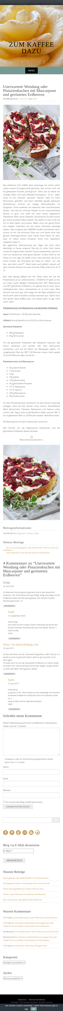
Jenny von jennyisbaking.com (20, 644)
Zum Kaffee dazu (31, 48)
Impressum (22, 1000)
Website (6, 790)
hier (16, 762)
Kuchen (29, 533)
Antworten (9, 606)
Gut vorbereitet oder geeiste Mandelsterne (22, 899)
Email (5, 778)
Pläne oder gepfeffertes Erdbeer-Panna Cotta (23, 888)
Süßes (36, 533)
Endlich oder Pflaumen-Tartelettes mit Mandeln (24, 894)
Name (6, 767)
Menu (31, 70)
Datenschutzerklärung (36, 1000)
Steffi (34, 98)
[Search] (56, 820)
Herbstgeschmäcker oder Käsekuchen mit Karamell (26, 883)
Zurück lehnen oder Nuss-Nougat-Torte (29, 945)
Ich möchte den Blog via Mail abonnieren (24, 802)
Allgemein (21, 533)
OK (33, 1009)
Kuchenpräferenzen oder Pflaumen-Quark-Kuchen (34, 917)
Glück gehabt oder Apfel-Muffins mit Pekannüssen (26, 878)
